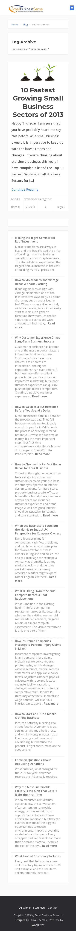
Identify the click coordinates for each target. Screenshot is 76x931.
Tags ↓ (60, 207)
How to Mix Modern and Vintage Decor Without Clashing (37, 282)
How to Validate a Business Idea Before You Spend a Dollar (36, 409)
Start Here (39, 907)
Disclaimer (25, 907)
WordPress (38, 925)
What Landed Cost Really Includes (38, 856)
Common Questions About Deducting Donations (33, 762)
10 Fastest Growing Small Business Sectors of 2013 (38, 102)
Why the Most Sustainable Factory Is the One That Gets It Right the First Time (36, 791)
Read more (39, 396)
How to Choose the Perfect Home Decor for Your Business (38, 466)
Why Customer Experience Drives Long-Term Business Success (37, 339)
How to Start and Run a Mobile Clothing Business (35, 716)
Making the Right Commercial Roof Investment (35, 240)
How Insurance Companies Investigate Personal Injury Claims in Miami (38, 645)
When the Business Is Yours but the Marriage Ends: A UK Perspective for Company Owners (38, 529)
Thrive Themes (38, 920)
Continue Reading (24, 189)
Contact (52, 907)
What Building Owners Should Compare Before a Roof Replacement (35, 595)
